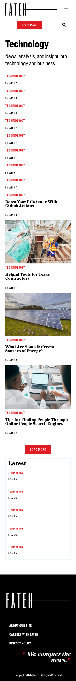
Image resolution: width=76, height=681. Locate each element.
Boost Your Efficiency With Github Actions (31, 204)
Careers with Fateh (23, 634)
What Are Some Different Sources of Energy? (30, 349)
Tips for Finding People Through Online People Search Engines (36, 422)
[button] (65, 10)
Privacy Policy (20, 643)
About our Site (20, 625)
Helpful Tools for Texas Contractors (27, 277)
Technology (15, 76)
